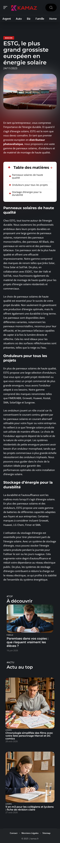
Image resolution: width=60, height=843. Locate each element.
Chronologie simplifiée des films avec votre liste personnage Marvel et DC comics (29, 735)
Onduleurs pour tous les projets (30, 184)
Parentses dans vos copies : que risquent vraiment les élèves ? (27, 642)
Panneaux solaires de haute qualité (27, 176)
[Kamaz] (24, 7)
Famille (10, 635)
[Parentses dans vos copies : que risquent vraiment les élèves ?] (30, 619)
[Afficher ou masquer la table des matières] (51, 168)
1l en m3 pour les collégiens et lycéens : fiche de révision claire (30, 808)
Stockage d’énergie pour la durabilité (27, 193)
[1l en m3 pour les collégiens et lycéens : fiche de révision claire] (30, 777)
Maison (8, 38)
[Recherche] (51, 7)
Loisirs (9, 730)
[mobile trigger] (6, 7)
